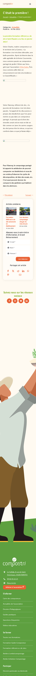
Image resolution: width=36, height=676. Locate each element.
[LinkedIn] (23, 271)
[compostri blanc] (14, 558)
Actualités (13, 17)
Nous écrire (11, 583)
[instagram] (15, 300)
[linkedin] (26, 300)
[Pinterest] (8, 275)
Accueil (5, 17)
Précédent (8, 195)
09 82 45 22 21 (12, 579)
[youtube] (20, 300)
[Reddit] (18, 271)
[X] (13, 271)
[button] (7, 218)
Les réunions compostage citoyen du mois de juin (24, 220)
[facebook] (9, 300)
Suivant (28, 195)
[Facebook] (8, 271)
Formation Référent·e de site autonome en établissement (11, 221)
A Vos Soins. (24, 67)
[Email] (20, 275)
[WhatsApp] (28, 271)
